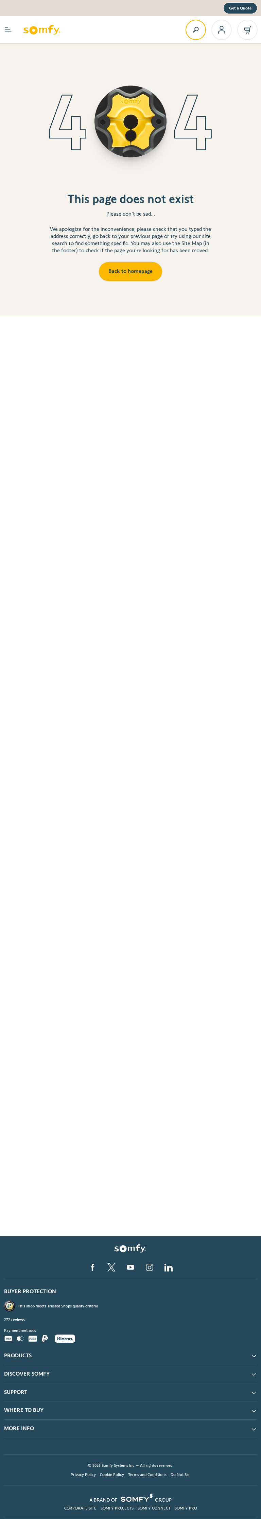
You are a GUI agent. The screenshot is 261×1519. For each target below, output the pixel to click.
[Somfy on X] (111, 1267)
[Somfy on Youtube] (130, 1267)
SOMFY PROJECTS (117, 1508)
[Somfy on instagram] (149, 1267)
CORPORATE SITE (80, 1508)
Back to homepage (130, 271)
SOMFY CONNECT (154, 1508)
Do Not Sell (181, 1474)
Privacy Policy (83, 1474)
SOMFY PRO (186, 1508)
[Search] (195, 29)
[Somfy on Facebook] (92, 1267)
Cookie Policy (112, 1474)
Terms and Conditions (147, 1474)
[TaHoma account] (221, 29)
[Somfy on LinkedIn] (168, 1267)
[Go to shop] (247, 29)
